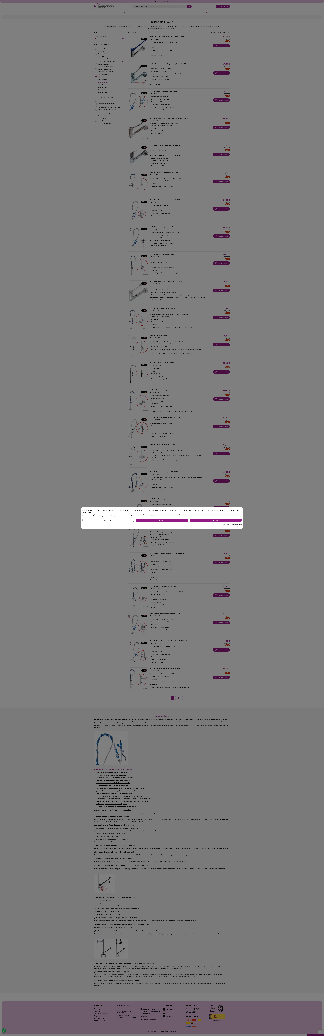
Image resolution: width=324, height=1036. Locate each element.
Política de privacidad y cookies (232, 524)
